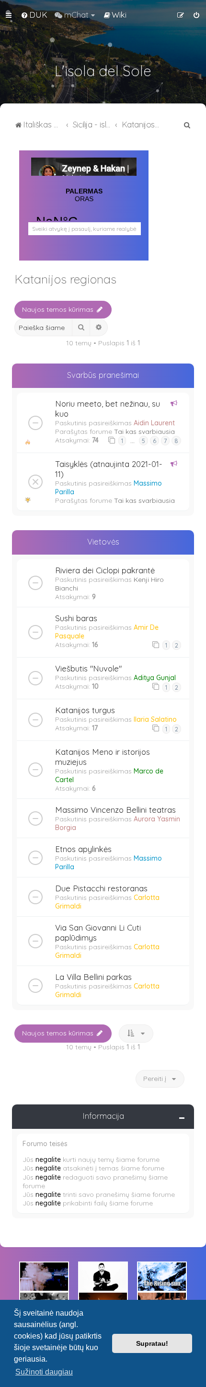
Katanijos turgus (85, 710)
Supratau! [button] (152, 1343)
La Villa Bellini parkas (93, 977)
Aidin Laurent (154, 423)
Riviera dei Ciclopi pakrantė (105, 570)
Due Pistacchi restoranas (101, 888)
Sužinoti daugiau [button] (44, 1372)
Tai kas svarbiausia (144, 431)
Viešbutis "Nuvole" (88, 668)
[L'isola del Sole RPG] (44, 1277)
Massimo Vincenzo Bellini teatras (115, 810)
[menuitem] (34, 15)
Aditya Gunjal (155, 677)
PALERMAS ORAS (83, 214)
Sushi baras (76, 618)
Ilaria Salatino (155, 719)
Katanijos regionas (65, 279)
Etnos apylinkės (83, 849)
